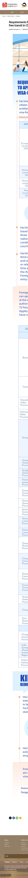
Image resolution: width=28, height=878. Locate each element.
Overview (6, 842)
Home (3, 16)
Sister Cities (7, 846)
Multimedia (24, 844)
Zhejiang (6, 862)
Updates (18, 16)
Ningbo (21, 862)
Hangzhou (14, 862)
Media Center (10, 16)
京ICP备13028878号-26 (10, 869)
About (6, 840)
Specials (23, 846)
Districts (6, 844)
